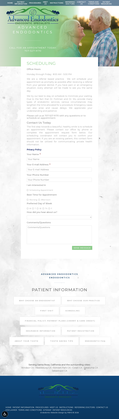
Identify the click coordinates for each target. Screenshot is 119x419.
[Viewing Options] (5, 414)
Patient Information (23, 407)
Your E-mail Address (38, 164)
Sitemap (47, 410)
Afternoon (45, 200)
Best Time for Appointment (42, 195)
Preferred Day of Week (39, 203)
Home (10, 3)
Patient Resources (62, 410)
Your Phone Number (38, 175)
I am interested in (36, 185)
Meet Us (54, 407)
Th (46, 208)
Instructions (56, 3)
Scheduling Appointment (41, 190)
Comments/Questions (39, 222)
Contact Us (102, 407)
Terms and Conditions (30, 410)
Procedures (35, 3)
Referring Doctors (84, 407)
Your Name (34, 154)
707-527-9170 (52, 115)
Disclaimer (11, 410)
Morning (33, 200)
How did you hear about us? (42, 212)
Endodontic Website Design (52, 413)
